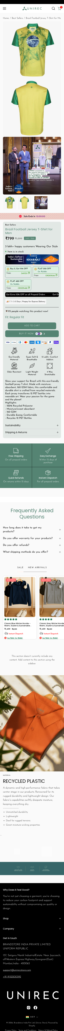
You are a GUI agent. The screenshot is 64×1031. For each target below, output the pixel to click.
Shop (6, 918)
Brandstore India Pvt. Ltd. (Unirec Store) (30, 1023)
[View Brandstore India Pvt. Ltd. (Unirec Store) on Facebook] (35, 1007)
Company (8, 928)
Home (6, 18)
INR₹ (32, 1017)
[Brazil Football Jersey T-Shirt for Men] (9, 202)
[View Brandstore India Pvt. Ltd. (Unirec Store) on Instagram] (28, 1007)
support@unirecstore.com (17, 970)
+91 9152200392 (12, 977)
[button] (53, 8)
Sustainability (13, 425)
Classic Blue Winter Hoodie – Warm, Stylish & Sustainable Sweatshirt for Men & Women (17, 624)
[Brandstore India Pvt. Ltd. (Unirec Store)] (32, 8)
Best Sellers (17, 18)
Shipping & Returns (16, 432)
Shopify (32, 1026)
